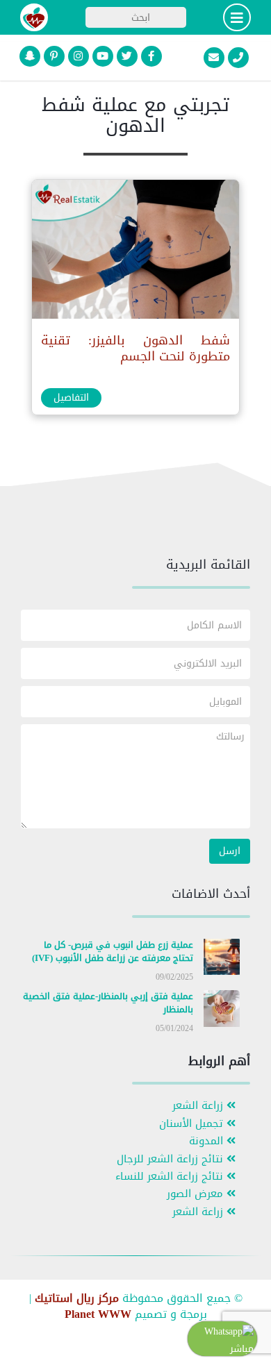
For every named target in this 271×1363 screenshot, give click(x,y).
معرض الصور (197, 1194)
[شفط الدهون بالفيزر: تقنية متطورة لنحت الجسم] (135, 252)
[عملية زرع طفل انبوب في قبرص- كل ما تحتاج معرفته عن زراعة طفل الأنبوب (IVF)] (222, 960)
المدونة (208, 1141)
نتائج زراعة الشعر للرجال (172, 1159)
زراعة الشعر (199, 1105)
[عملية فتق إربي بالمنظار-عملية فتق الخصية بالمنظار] (222, 1011)
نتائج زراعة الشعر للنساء (171, 1176)
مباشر (242, 1348)
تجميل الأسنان (193, 1124)
